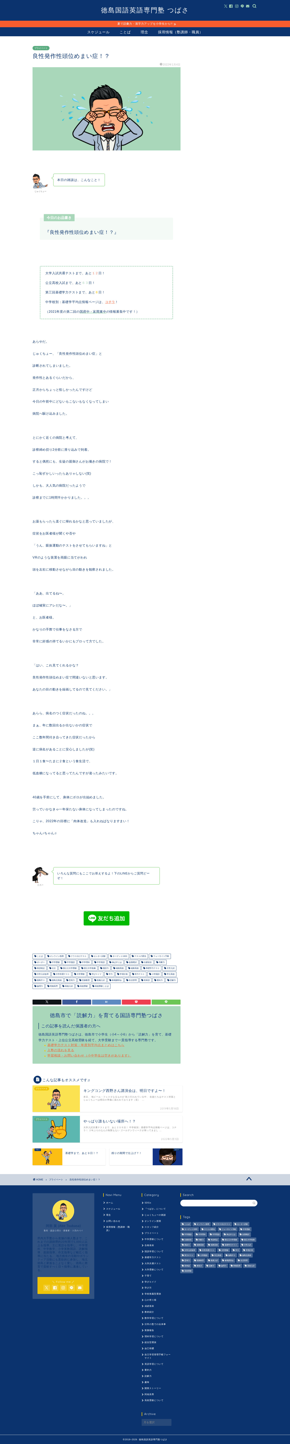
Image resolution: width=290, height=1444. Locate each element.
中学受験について (154, 1239)
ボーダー (40, 962)
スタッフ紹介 (152, 1227)
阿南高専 (53, 986)
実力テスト (139, 974)
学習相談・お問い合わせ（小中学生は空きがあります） (89, 1055)
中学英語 (100, 962)
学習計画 (123, 974)
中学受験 (55, 962)
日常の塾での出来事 (155, 1324)
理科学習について (154, 1336)
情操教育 (85, 980)
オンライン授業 (153, 1221)
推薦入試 (100, 980)
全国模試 (132, 962)
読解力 (172, 980)
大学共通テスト (62, 974)
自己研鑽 (149, 1348)
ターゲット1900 (119, 956)
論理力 (39, 986)
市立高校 (170, 974)
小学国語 (155, 974)
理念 (144, 32)
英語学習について (154, 1364)
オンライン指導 (56, 956)
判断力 (161, 962)
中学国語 (70, 962)
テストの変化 (140, 956)
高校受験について (154, 1400)
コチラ (110, 302)
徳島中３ (40, 980)
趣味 (147, 1382)
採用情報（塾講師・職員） (180, 32)
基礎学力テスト (152, 968)
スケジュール (98, 32)
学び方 (148, 1287)
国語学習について (154, 1251)
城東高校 (134, 968)
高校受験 (83, 986)
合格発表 (149, 1245)
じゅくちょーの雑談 (155, 1215)
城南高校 (119, 968)
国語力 (105, 968)
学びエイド (96, 974)
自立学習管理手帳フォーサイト (158, 1356)
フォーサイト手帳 (161, 956)
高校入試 (68, 986)
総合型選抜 (150, 1342)
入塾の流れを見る (60, 1050)
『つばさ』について (155, 1209)
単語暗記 (40, 968)
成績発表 (149, 1306)
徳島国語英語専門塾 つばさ (145, 10)
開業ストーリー (153, 1388)
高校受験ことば (101, 986)
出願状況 (147, 962)
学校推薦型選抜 (153, 1294)
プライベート (41, 48)
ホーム (109, 1202)
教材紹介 (149, 1312)
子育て (148, 1275)
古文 (53, 968)
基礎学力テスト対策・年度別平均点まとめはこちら (85, 1045)
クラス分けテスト (78, 956)
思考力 (71, 980)
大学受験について (154, 1269)
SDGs (148, 1202)
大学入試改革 (42, 974)
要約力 (159, 980)
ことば (125, 32)
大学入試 (170, 968)
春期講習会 (116, 980)
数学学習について (154, 1318)
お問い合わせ (113, 1221)
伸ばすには (116, 962)
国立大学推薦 (89, 968)
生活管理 (132, 980)
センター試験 (99, 956)
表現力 (199, 1266)
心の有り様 (150, 1300)
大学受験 (80, 974)
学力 (110, 974)
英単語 (146, 980)
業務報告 (149, 1330)
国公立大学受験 (69, 968)
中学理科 (85, 962)
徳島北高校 (56, 980)
